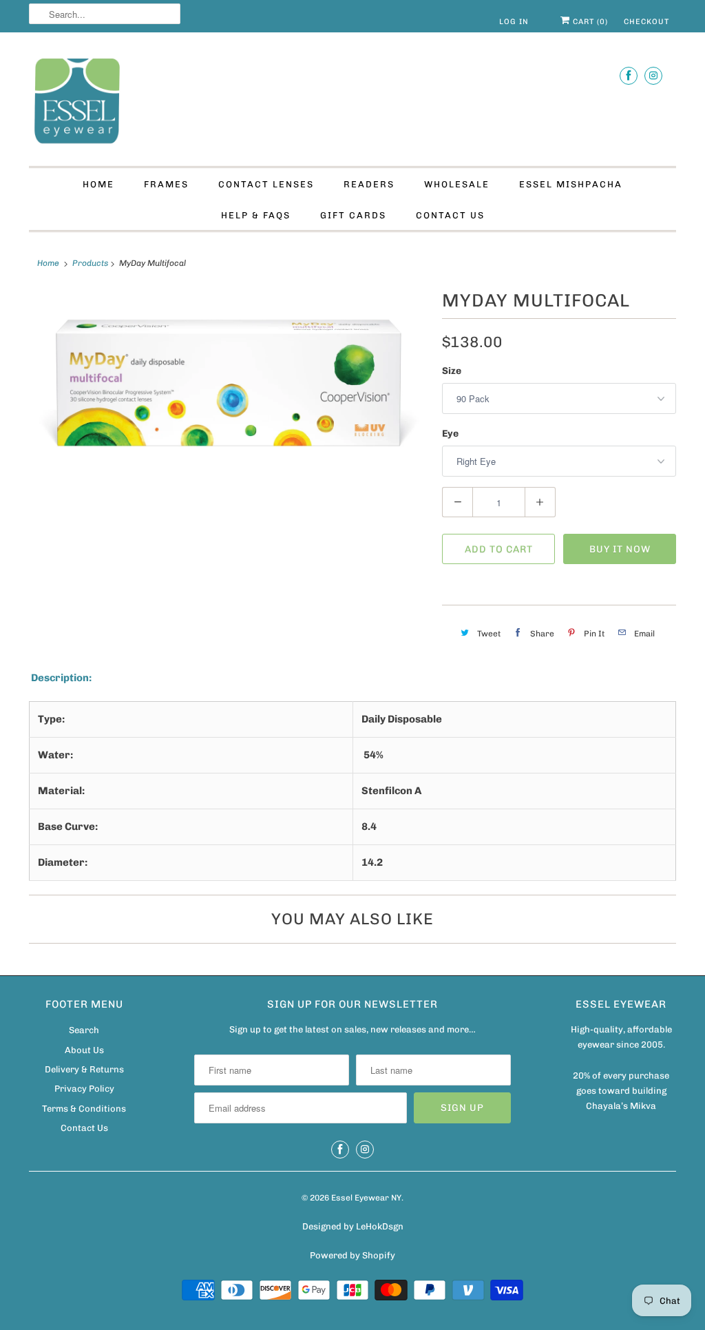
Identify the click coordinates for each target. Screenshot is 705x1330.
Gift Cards (353, 215)
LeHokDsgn (379, 1226)
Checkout (646, 21)
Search (84, 1030)
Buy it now (620, 549)
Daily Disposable (401, 719)
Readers (369, 184)
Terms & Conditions (84, 1108)
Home (98, 184)
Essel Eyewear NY (366, 1198)
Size (451, 371)
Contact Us (450, 215)
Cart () (589, 21)
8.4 (369, 826)
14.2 (372, 862)
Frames (166, 184)
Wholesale (457, 184)
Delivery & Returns (84, 1069)
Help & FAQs (256, 215)
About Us (84, 1050)
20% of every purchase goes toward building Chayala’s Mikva (621, 1090)
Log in (514, 21)
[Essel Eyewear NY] (352, 102)
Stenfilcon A (391, 791)
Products (90, 263)
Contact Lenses (266, 184)
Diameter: (62, 862)
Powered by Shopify (352, 1255)
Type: (51, 719)
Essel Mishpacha (570, 184)
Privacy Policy (84, 1088)
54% (372, 755)
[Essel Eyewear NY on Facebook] (629, 75)
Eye (450, 433)
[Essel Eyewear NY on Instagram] (653, 75)
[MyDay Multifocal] (228, 383)
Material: (61, 791)
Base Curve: (68, 826)
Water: (55, 755)
